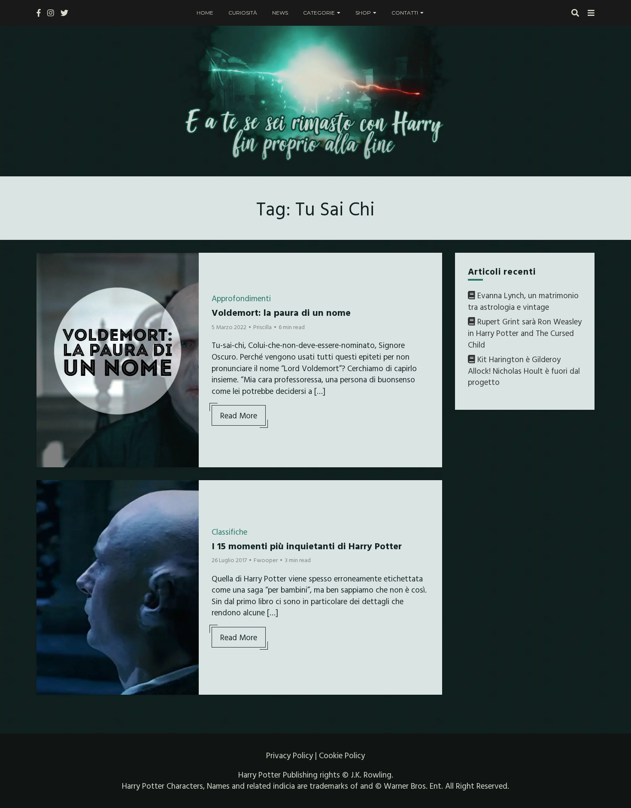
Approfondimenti (241, 298)
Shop (363, 12)
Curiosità (242, 12)
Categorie (319, 12)
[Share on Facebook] (46, 264)
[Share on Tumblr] (46, 295)
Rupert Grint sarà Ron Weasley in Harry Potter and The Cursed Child (525, 333)
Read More (238, 415)
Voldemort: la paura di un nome (281, 312)
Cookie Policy (342, 755)
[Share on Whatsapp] (46, 311)
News (280, 12)
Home (205, 12)
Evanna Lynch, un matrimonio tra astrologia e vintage (523, 301)
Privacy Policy (289, 755)
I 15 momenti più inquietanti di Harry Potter (307, 546)
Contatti (404, 12)
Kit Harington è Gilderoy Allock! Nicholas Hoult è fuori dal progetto (524, 370)
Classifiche (229, 532)
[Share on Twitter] (46, 280)
